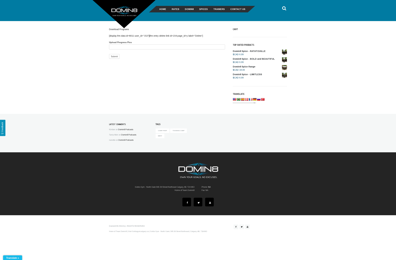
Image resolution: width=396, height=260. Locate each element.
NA (209, 187)
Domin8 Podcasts (125, 129)
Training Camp (178, 130)
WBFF (160, 136)
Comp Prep (162, 130)
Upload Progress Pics (120, 42)
